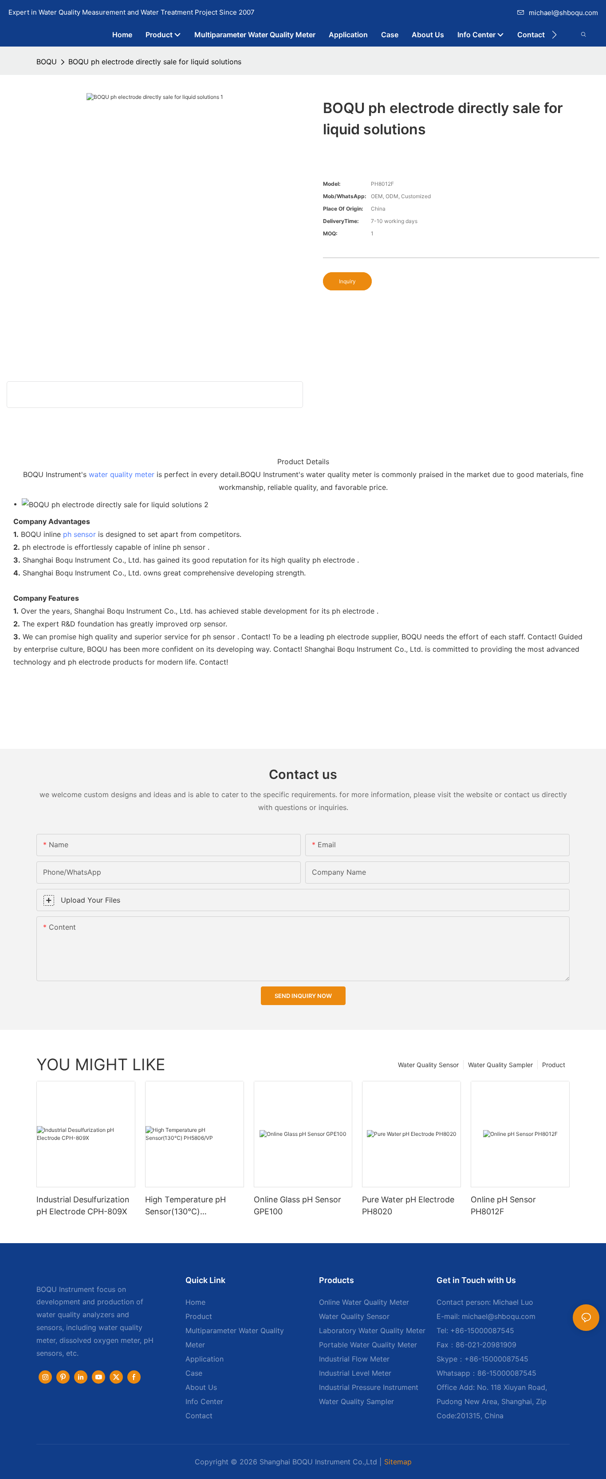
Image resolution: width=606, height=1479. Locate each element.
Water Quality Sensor (428, 1064)
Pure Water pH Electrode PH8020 (408, 1205)
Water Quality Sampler (500, 1064)
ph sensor (79, 534)
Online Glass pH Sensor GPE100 (297, 1205)
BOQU (46, 61)
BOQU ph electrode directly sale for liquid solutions (154, 61)
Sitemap (398, 1461)
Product (553, 1064)
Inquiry (347, 281)
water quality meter (121, 474)
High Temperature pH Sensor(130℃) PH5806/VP (185, 1206)
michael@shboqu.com (563, 12)
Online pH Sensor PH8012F (503, 1205)
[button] (554, 35)
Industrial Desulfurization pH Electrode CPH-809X (83, 1205)
